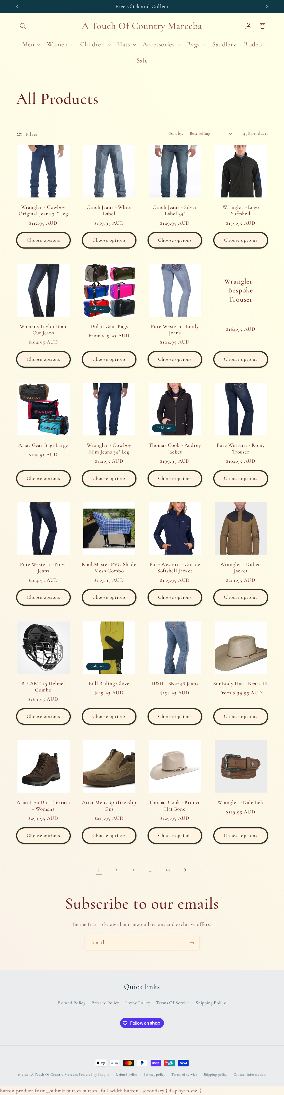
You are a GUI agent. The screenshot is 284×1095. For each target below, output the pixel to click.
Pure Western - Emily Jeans (175, 329)
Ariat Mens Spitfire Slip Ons (109, 805)
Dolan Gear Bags (109, 326)
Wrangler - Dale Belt (240, 802)
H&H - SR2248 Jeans (174, 683)
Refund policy (126, 1074)
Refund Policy (71, 1003)
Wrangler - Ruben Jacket (240, 567)
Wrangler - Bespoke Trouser (240, 290)
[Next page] (185, 870)
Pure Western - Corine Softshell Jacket (174, 567)
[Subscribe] (192, 942)
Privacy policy (154, 1074)
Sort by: (176, 133)
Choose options (43, 240)
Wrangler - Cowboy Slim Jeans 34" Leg (109, 448)
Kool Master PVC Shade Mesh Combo (109, 567)
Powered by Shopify (94, 1074)
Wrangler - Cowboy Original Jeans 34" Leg (43, 210)
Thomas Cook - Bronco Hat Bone (175, 805)
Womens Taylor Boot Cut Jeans (43, 329)
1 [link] (99, 870)
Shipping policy (215, 1074)
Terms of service (184, 1074)
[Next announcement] (267, 6)
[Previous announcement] (17, 6)
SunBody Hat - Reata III (240, 683)
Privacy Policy (105, 1003)
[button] (23, 26)
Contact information (250, 1074)
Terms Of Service (173, 1003)
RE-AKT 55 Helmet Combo (43, 686)
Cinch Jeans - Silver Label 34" (175, 210)
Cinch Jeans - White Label (109, 210)
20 (168, 870)
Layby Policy (137, 1003)
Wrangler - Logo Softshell (240, 210)
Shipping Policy (211, 1003)
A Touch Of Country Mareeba (54, 1074)
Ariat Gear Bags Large (43, 445)
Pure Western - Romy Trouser (241, 448)
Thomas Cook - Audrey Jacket (175, 448)
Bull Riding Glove (109, 683)
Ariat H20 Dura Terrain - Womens (43, 805)
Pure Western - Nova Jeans (43, 567)
